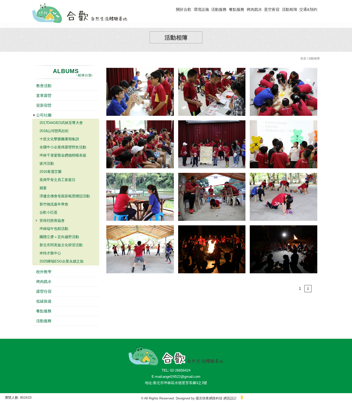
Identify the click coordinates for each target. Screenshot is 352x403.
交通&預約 (308, 9)
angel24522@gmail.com (181, 376)
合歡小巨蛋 (48, 212)
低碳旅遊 (43, 301)
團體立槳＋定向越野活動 (59, 237)
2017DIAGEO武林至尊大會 (61, 123)
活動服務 (219, 9)
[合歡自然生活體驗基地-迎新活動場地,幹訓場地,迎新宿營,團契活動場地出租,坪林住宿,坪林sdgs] (79, 14)
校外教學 (43, 272)
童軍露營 (43, 95)
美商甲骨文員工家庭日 (57, 180)
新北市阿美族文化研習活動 (61, 245)
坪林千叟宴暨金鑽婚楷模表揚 (63, 155)
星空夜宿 (271, 9)
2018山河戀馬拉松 (54, 131)
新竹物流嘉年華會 (54, 204)
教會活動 (43, 86)
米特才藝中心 (50, 253)
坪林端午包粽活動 (54, 229)
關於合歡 (183, 9)
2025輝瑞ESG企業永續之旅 (62, 261)
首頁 (303, 58)
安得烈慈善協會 (52, 220)
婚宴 (43, 188)
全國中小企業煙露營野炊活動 (63, 147)
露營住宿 (43, 291)
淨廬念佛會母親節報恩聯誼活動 (65, 196)
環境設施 (201, 9)
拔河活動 (47, 163)
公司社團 (43, 115)
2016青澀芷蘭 (51, 171)
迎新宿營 (43, 105)
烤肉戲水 (254, 9)
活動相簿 (289, 9)
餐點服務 (236, 9)
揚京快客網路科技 (209, 398)
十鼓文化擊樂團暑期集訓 (59, 139)
